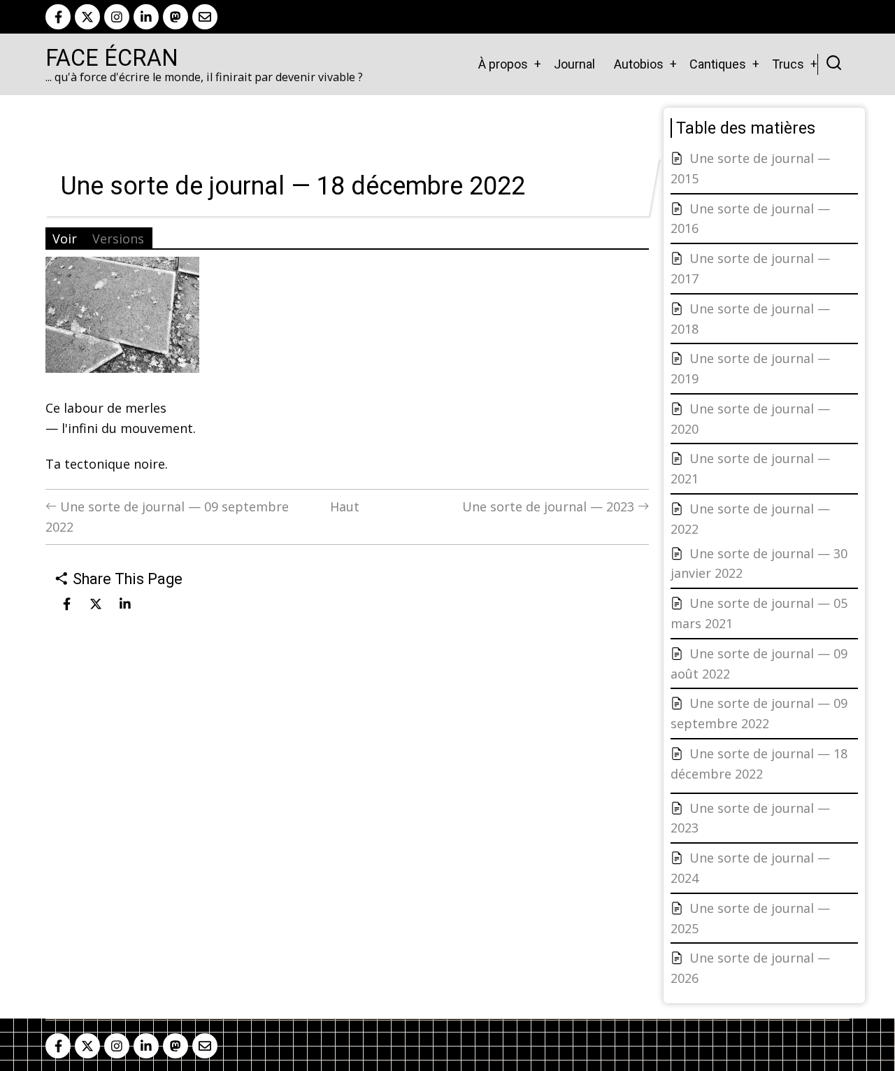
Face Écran (111, 58)
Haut (344, 506)
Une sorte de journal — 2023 (550, 506)
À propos (503, 64)
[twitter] (87, 16)
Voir (64, 238)
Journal (574, 64)
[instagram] (116, 16)
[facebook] (58, 16)
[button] (122, 319)
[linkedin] (146, 16)
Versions (118, 238)
